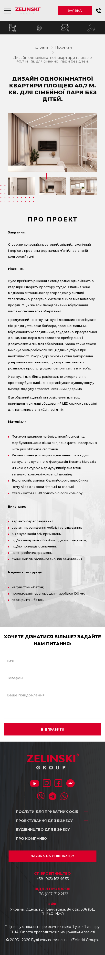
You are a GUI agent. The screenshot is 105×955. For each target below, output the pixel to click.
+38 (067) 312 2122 (52, 894)
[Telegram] (52, 796)
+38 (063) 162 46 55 (53, 879)
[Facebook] (58, 783)
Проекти (63, 47)
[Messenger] (70, 784)
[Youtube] (34, 784)
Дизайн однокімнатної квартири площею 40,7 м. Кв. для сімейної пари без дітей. (52, 59)
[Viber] (41, 796)
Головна (41, 47)
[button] (98, 10)
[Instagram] (46, 783)
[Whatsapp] (64, 796)
